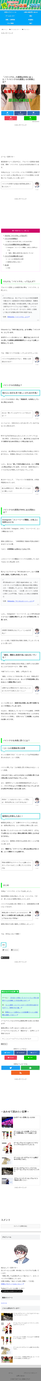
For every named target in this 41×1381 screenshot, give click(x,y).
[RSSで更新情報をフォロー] (20, 1073)
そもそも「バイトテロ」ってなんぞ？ (16, 235)
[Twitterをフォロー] (10, 1068)
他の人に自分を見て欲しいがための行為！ (20, 241)
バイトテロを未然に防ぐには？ (14, 256)
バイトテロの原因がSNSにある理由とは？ (17, 244)
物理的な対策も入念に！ (14, 262)
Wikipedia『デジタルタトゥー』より (20, 601)
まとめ (7, 265)
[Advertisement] (20, 54)
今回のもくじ (19, 230)
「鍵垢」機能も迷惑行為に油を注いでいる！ (20, 253)
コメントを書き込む (20, 1226)
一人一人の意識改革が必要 (15, 259)
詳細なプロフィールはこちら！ (11, 1284)
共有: (8, 268)
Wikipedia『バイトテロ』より (17, 317)
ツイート (4, 1303)
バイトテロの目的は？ (11, 238)
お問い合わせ (20, 1376)
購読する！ (4, 1044)
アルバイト (6, 957)
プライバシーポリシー (30, 1373)
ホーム (11, 1373)
